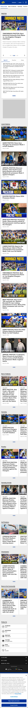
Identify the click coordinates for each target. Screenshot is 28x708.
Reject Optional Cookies (14, 700)
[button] (10, 55)
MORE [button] (14, 407)
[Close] (26, 675)
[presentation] (3, 55)
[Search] (23, 2)
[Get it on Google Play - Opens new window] (18, 670)
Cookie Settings (14, 696)
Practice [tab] (14, 60)
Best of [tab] (5, 60)
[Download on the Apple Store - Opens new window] (8, 669)
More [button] (14, 367)
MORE (14, 95)
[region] (14, 690)
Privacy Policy (18, 693)
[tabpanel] (14, 80)
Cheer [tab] (22, 60)
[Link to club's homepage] (3, 2)
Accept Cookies (14, 705)
